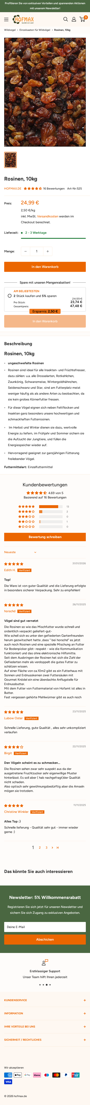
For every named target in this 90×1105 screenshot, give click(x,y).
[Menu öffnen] (6, 19)
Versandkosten (47, 216)
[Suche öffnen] (65, 19)
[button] (33, 188)
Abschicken (45, 939)
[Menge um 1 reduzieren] (25, 251)
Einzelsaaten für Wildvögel (34, 29)
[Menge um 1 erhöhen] (47, 251)
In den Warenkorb (45, 267)
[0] (82, 19)
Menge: (9, 251)
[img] (13, 564)
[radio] (45, 301)
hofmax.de (12, 188)
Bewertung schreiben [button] (45, 537)
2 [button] (40, 847)
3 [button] (46, 847)
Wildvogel (10, 29)
